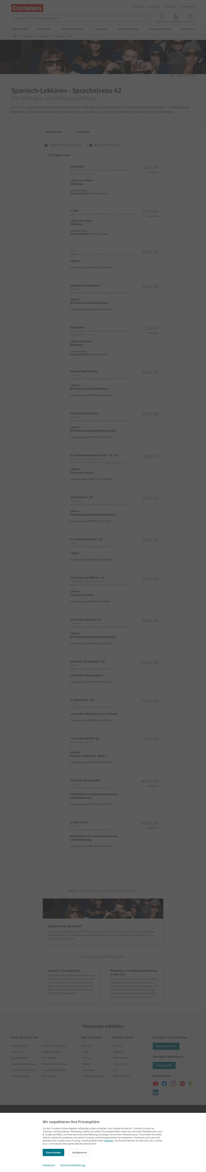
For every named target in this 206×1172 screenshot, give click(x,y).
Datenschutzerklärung (72, 1165)
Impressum (49, 1165)
